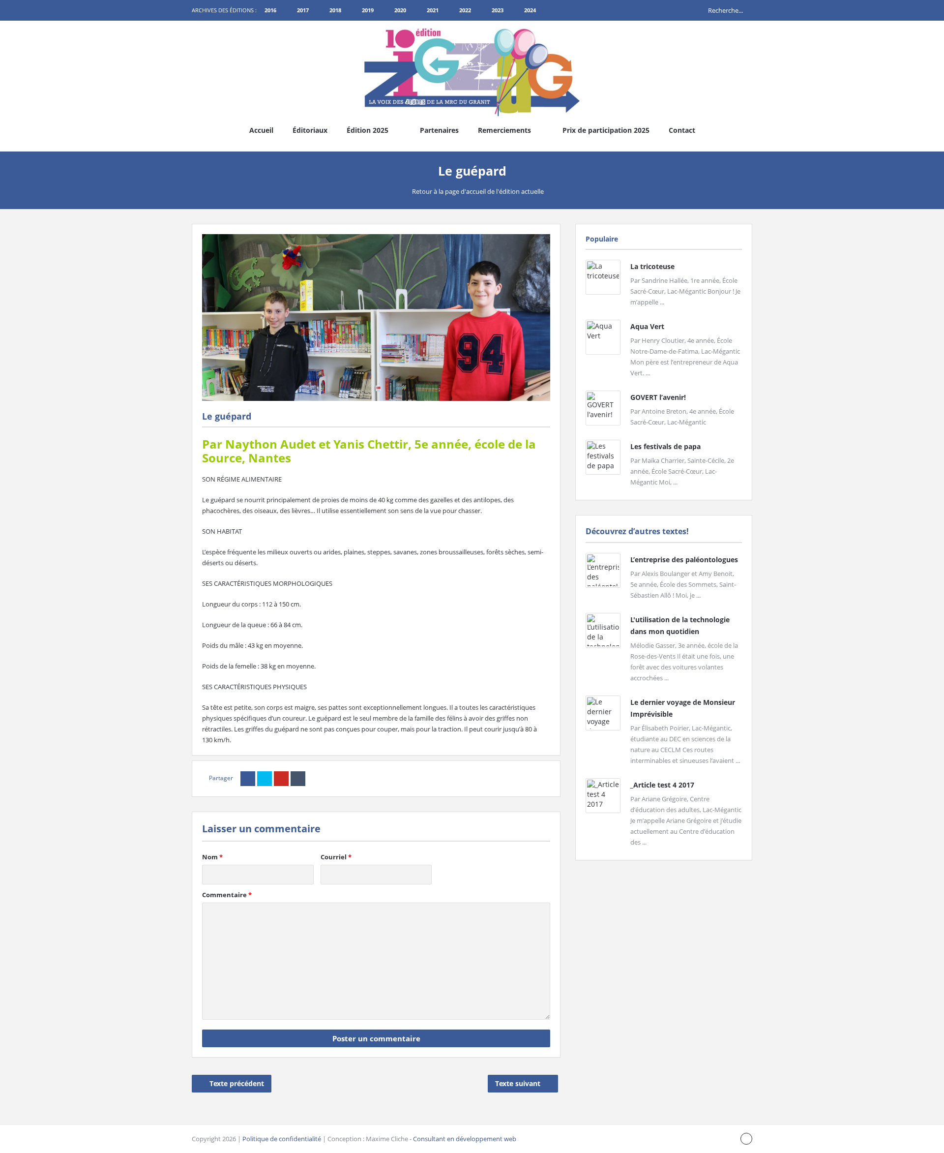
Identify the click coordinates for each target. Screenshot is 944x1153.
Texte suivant (517, 1083)
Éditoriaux (310, 130)
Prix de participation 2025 (605, 130)
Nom (212, 856)
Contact (682, 130)
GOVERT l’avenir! (658, 397)
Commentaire (227, 894)
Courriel (336, 856)
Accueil (261, 130)
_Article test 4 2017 (662, 784)
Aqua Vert (647, 326)
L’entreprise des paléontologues (684, 559)
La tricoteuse (652, 266)
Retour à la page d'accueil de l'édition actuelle (478, 191)
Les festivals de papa (665, 446)
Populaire (602, 238)
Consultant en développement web (464, 1138)
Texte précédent (236, 1083)
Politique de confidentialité (281, 1138)
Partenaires (439, 130)
